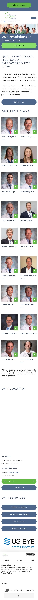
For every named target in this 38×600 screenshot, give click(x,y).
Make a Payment (19, 5)
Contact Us (19, 45)
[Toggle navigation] (33, 17)
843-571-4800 (13, 472)
